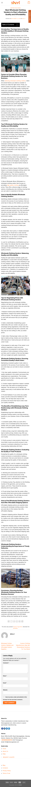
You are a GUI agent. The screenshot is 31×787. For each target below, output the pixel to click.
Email (5, 683)
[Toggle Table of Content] (16, 25)
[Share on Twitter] (14, 621)
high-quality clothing (13, 185)
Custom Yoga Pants (15, 7)
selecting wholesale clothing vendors (15, 81)
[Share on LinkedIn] (22, 621)
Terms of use (6, 773)
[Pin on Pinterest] (19, 621)
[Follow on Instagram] (4, 728)
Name (5, 675)
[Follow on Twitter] (7, 728)
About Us (5, 751)
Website (5, 690)
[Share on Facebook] (11, 621)
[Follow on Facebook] (2, 728)
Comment (6, 662)
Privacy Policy (7, 770)
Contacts (5, 768)
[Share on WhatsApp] (8, 621)
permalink (15, 628)
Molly (23, 18)
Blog (4, 765)
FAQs (4, 754)
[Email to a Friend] (17, 621)
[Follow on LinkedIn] (9, 728)
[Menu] (2, 2)
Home (4, 748)
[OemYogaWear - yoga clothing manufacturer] (15, 2)
